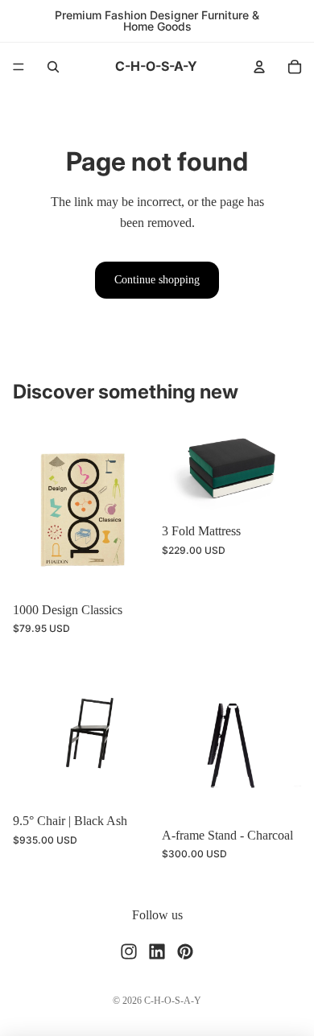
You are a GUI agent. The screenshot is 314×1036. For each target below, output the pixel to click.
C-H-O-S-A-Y (172, 1000)
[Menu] (18, 66)
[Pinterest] (185, 950)
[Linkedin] (157, 950)
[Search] (53, 67)
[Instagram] (128, 950)
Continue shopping (157, 280)
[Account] (259, 67)
